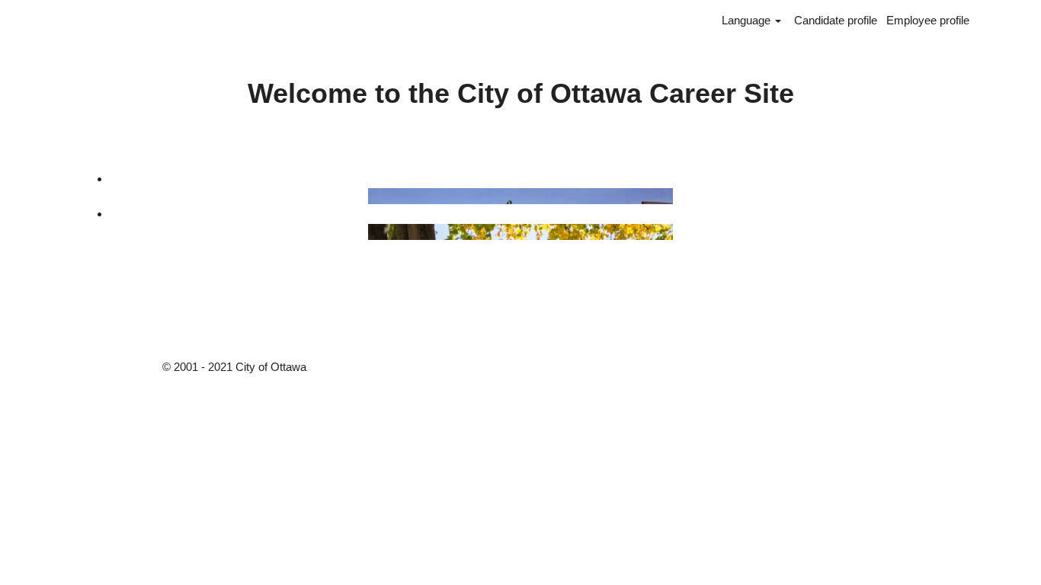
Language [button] (748, 20)
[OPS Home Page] (103, 232)
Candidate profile (835, 20)
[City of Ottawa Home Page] (103, 196)
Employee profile (927, 20)
